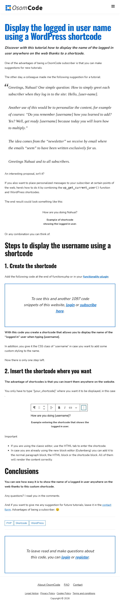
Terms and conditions (84, 593)
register (82, 557)
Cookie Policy (64, 593)
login (70, 304)
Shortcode (21, 523)
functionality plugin (95, 276)
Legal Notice (32, 593)
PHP (9, 523)
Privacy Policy (47, 593)
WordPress (37, 523)
